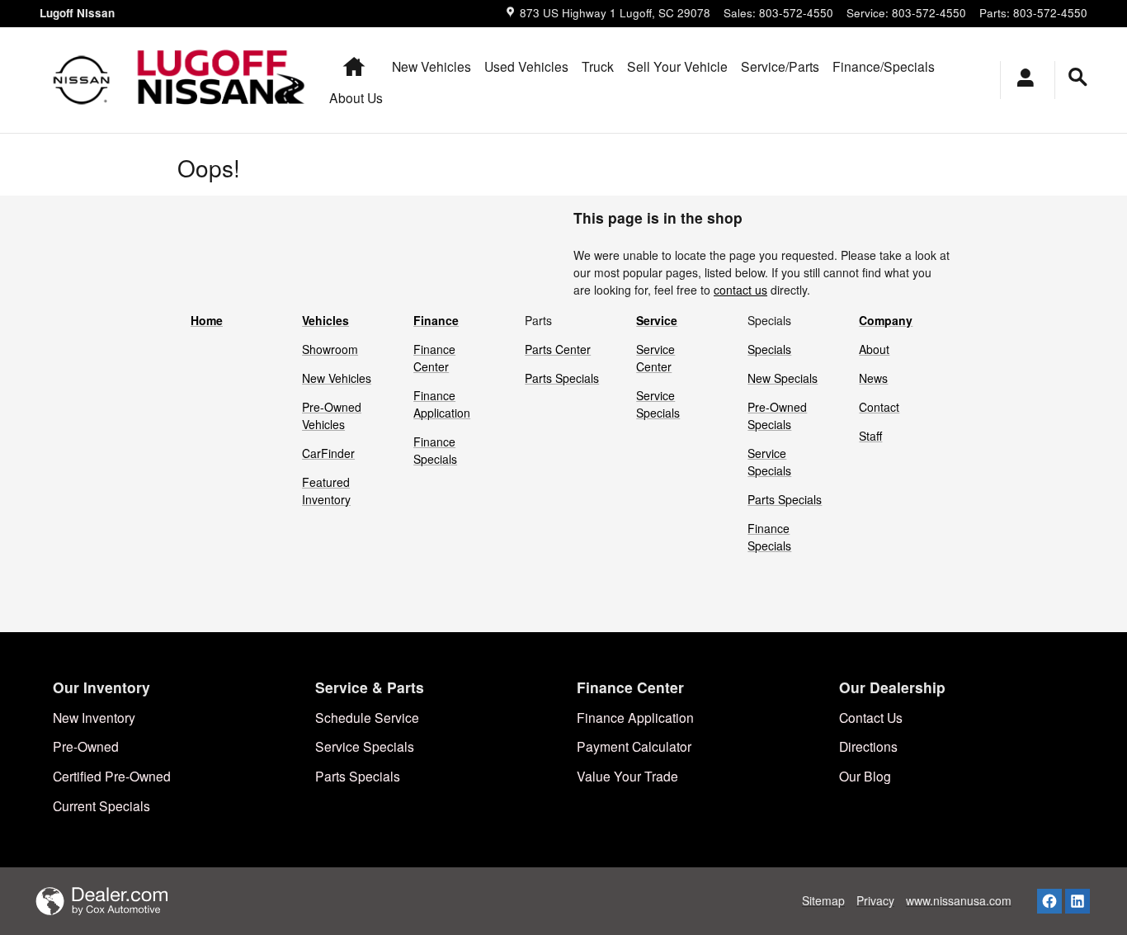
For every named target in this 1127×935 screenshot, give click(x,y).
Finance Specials (435, 450)
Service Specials (658, 404)
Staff (870, 435)
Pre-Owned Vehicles (331, 415)
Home (207, 320)
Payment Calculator (634, 746)
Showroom (330, 349)
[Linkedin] (1077, 901)
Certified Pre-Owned (112, 776)
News (873, 378)
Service (656, 320)
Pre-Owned (86, 746)
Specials (769, 349)
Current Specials (101, 805)
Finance (436, 320)
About (874, 349)
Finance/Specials (883, 66)
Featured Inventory (326, 491)
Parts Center (558, 349)
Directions (868, 746)
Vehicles (325, 320)
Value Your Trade (627, 776)
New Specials (782, 378)
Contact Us (871, 717)
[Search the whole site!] (1077, 77)
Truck (598, 66)
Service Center (655, 358)
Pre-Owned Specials (777, 415)
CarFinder (328, 453)
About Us (356, 97)
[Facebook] (1049, 901)
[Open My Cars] (1021, 80)
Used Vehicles (526, 66)
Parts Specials (562, 378)
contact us (740, 289)
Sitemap (823, 900)
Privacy (875, 900)
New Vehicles (431, 66)
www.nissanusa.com (958, 900)
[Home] (82, 80)
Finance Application (441, 404)
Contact (879, 407)
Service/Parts (780, 66)
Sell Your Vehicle (677, 66)
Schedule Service (367, 717)
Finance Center (434, 358)
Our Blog (865, 776)
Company (885, 320)
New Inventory (94, 717)
